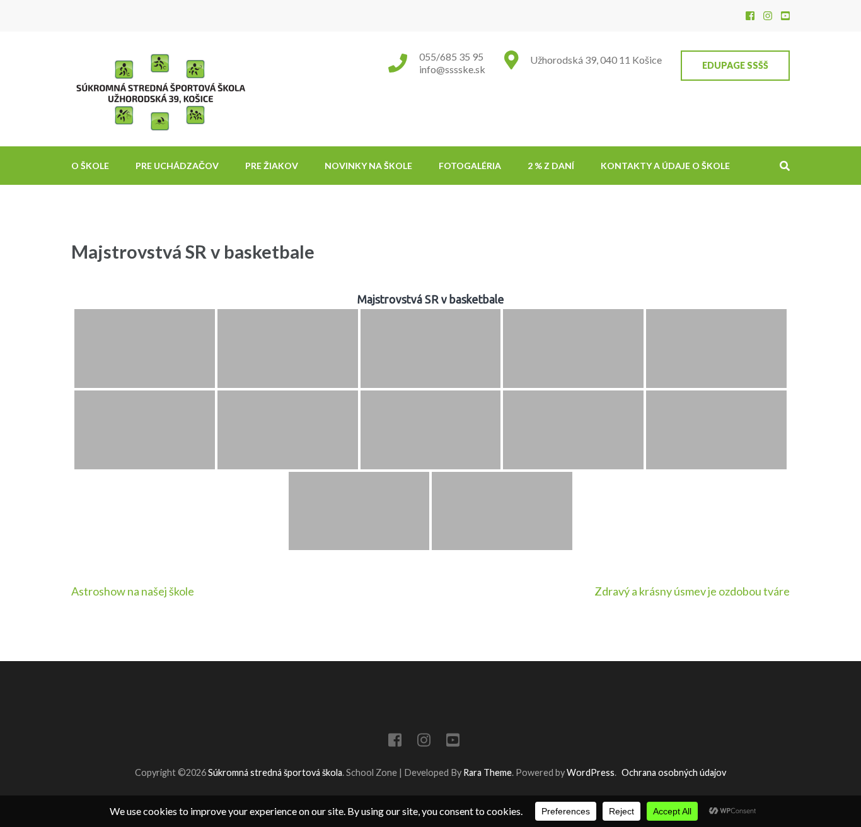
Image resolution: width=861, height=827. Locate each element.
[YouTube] (785, 15)
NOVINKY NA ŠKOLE (368, 165)
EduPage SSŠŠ (735, 65)
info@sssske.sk (452, 69)
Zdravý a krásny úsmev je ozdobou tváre (692, 591)
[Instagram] (767, 15)
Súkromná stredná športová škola (275, 772)
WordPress (591, 772)
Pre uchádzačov (177, 165)
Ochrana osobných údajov (673, 772)
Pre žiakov (271, 165)
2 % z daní (551, 165)
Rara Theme (487, 772)
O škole (90, 165)
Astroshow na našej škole (132, 591)
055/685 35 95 (451, 56)
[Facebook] (750, 15)
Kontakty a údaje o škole (665, 165)
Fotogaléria (470, 165)
